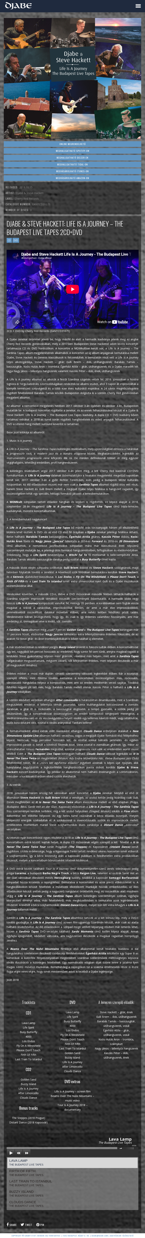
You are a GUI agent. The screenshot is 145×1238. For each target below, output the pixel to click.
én (75, 851)
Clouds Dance (26, 1204)
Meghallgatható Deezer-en (72, 157)
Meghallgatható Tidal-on (72, 164)
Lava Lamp (26, 1162)
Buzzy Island (26, 1193)
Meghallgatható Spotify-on (72, 150)
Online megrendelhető (72, 144)
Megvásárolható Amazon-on (72, 178)
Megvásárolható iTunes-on (72, 171)
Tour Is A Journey (57, 868)
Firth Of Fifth (26, 1173)
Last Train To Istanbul (30, 1183)
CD (9, 240)
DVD (16, 240)
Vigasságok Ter (64, 851)
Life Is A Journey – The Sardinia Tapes (33, 449)
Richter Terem (69, 480)
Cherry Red (108, 471)
